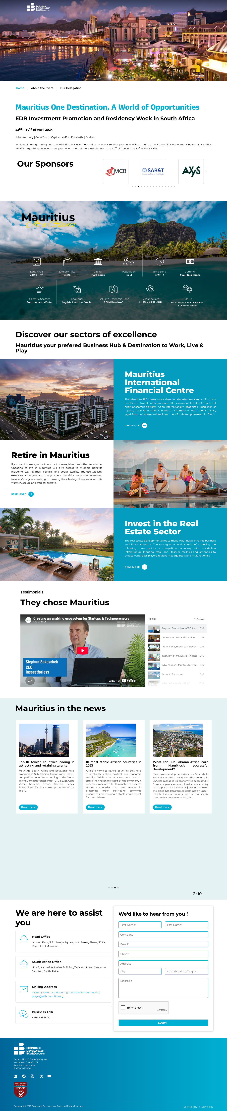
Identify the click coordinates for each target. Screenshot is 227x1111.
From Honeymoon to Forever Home (183, 646)
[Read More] (54, 740)
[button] (101, 172)
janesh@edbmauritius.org (83, 992)
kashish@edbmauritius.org (49, 992)
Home (20, 88)
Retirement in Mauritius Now (178, 637)
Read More (38, 807)
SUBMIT (163, 1022)
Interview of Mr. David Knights (179, 655)
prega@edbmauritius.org (47, 996)
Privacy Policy (206, 1107)
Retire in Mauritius (172, 674)
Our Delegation (70, 88)
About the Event (42, 88)
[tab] (176, 628)
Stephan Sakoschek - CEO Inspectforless (185, 628)
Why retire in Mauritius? (176, 683)
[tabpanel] (82, 650)
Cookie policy (191, 1107)
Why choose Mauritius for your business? (186, 664)
